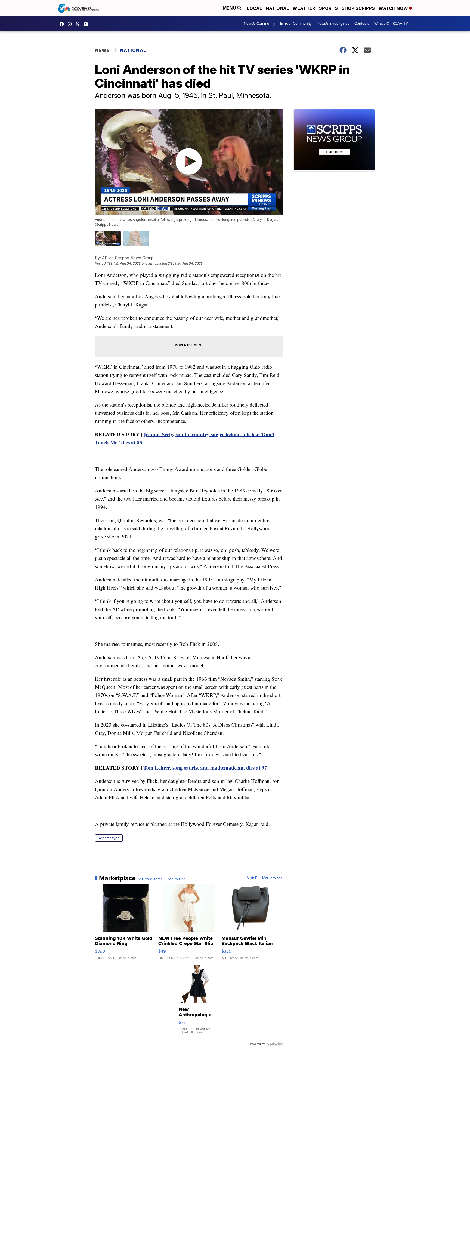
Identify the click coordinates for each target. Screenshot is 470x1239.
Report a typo (109, 838)
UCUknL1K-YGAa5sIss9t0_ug (87, 24)
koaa (78, 24)
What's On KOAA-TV (391, 23)
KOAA (63, 24)
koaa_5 (71, 24)
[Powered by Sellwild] (275, 1044)
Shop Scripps (358, 8)
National (277, 8)
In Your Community (296, 23)
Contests (361, 23)
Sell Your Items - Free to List (161, 879)
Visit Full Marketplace (265, 878)
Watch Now (394, 8)
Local (254, 8)
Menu (230, 8)
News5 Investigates (333, 23)
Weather (304, 8)
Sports (328, 8)
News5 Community (259, 23)
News (102, 50)
